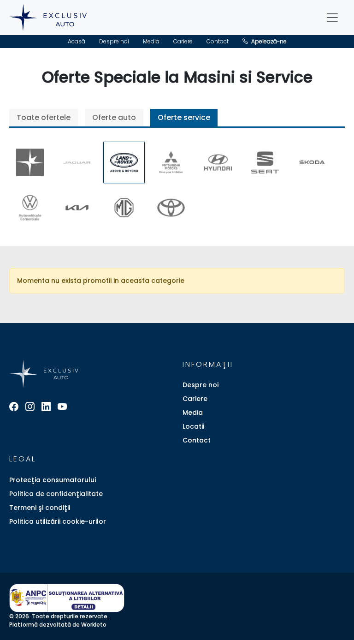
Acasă (76, 41)
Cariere (183, 41)
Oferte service (184, 117)
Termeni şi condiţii (39, 507)
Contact (217, 41)
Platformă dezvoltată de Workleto (57, 624)
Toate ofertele (44, 117)
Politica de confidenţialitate (56, 493)
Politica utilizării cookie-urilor (57, 521)
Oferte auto (114, 117)
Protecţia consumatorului (52, 479)
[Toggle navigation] (332, 17)
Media (151, 41)
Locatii (193, 426)
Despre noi (114, 41)
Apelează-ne (268, 41)
